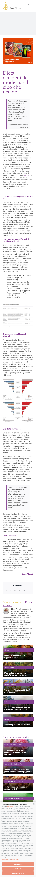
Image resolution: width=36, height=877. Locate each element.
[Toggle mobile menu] (32, 5)
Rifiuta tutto (18, 868)
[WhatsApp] (19, 590)
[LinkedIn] (15, 590)
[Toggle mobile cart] (28, 5)
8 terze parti (10, 806)
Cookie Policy (15, 859)
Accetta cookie (18, 864)
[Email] (28, 590)
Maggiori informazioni (18, 873)
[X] (10, 590)
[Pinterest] (24, 590)
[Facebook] (6, 590)
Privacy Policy (5, 859)
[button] (34, 804)
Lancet (27, 175)
